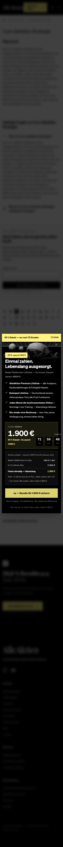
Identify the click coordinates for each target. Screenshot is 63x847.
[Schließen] (56, 344)
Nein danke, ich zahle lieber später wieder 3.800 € (31, 507)
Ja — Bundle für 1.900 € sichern (31, 493)
